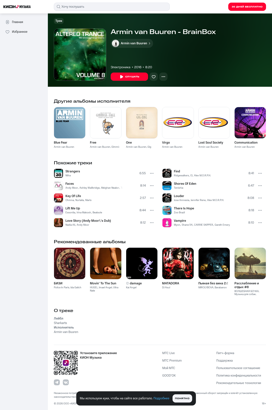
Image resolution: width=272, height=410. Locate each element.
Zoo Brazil (179, 212)
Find (177, 171)
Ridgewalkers (181, 175)
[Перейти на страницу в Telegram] (57, 382)
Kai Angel (131, 287)
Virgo (166, 143)
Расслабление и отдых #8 (246, 285)
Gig (149, 147)
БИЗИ (58, 283)
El (191, 175)
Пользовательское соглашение (238, 368)
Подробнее (161, 398)
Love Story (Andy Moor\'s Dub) (88, 221)
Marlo (88, 200)
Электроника (120, 67)
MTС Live (168, 353)
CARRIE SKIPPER (203, 225)
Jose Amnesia (181, 200)
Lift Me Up (72, 208)
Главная (17, 22)
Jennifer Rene (198, 200)
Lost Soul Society (210, 143)
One (129, 143)
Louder (179, 196)
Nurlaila (79, 200)
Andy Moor (71, 188)
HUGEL (94, 287)
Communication (246, 143)
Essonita (70, 212)
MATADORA (170, 283)
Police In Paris (61, 287)
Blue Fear (60, 143)
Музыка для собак (245, 294)
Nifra (68, 175)
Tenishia (178, 188)
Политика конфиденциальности (238, 375)
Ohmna (69, 200)
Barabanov (221, 287)
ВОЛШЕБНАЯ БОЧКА (246, 291)
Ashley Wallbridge (89, 188)
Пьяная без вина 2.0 (213, 283)
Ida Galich (75, 287)
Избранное (19, 32)
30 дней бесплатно (247, 6)
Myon (177, 225)
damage (136, 283)
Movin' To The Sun (103, 283)
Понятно (182, 398)
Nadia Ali (70, 225)
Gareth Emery (222, 225)
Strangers (72, 171)
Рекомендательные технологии (238, 383)
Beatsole (97, 212)
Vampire (180, 221)
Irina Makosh (84, 212)
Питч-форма (225, 353)
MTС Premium (172, 360)
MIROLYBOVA (205, 287)
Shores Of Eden (185, 184)
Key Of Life (73, 196)
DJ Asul (166, 287)
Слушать (132, 76)
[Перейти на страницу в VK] (66, 382)
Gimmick (116, 147)
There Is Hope (184, 208)
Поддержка (224, 360)
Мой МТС (168, 368)
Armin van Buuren (64, 147)
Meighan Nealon (110, 188)
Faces (69, 184)
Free (93, 143)
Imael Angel (105, 287)
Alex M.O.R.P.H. (202, 175)
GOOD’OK (169, 375)
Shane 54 (187, 225)
